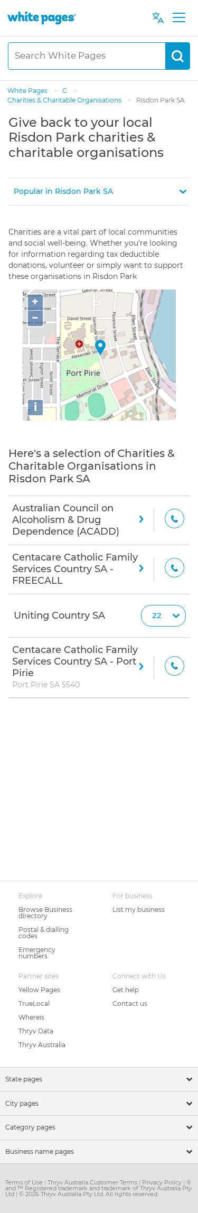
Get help (125, 990)
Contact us (129, 1003)
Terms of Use (24, 1182)
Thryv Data (35, 1031)
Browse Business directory (45, 913)
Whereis (31, 1017)
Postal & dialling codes (43, 933)
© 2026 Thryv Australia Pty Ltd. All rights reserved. (88, 1194)
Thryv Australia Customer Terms (93, 1182)
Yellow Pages (39, 990)
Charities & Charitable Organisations (65, 100)
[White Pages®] (41, 18)
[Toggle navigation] (179, 18)
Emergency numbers (36, 953)
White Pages (28, 91)
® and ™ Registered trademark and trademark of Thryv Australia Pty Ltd (98, 1188)
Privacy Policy (162, 1182)
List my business (138, 909)
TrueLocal (34, 1003)
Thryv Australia (41, 1045)
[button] (99, 192)
